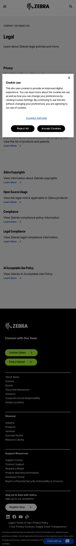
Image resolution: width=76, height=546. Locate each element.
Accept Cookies (51, 128)
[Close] (69, 78)
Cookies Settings (36, 118)
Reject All (23, 128)
